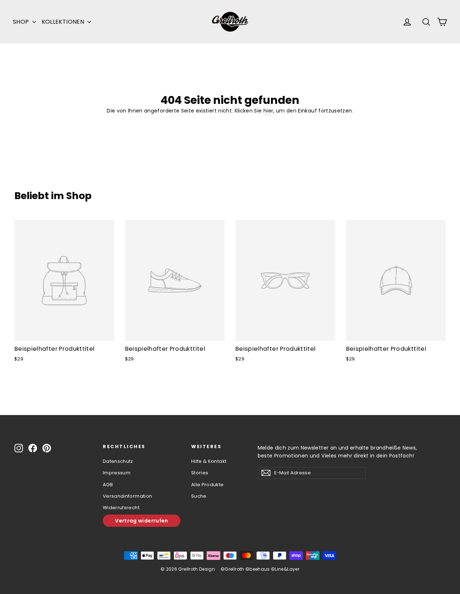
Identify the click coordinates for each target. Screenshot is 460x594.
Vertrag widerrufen (141, 520)
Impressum (116, 472)
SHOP (22, 22)
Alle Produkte (207, 484)
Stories (199, 472)
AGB (108, 484)
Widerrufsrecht (121, 507)
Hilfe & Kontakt (208, 461)
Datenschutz (118, 461)
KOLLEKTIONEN (64, 22)
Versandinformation (127, 496)
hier (268, 110)
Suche (199, 496)
